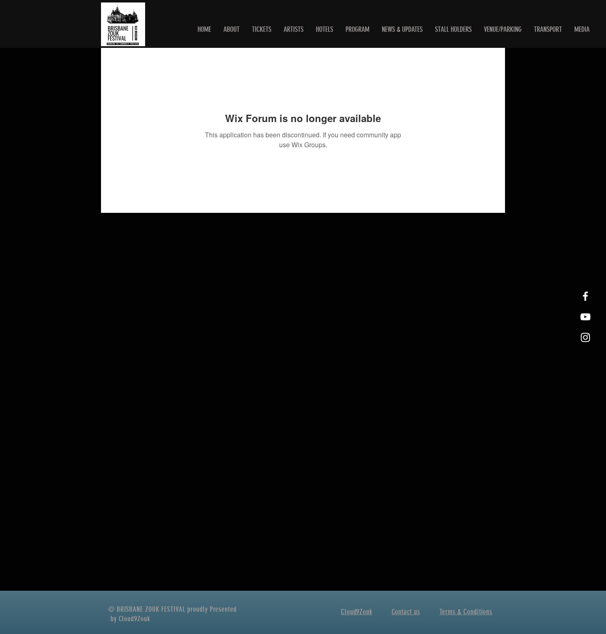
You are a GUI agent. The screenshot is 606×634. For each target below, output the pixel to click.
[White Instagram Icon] (585, 337)
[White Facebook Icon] (585, 296)
